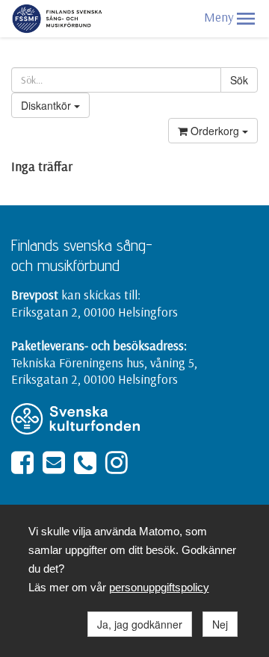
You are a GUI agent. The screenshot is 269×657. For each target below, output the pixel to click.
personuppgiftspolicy (159, 587)
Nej (220, 624)
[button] (246, 19)
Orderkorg (215, 130)
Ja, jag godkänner (139, 624)
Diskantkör (47, 105)
